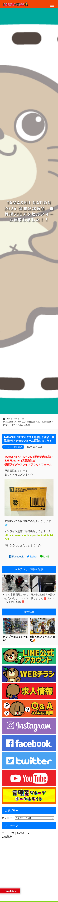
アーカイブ (8, 833)
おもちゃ (7, 447)
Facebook (17, 556)
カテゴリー (8, 817)
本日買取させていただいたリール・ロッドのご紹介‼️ (15, 598)
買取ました (18, 447)
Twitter (33, 556)
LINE (46, 556)
